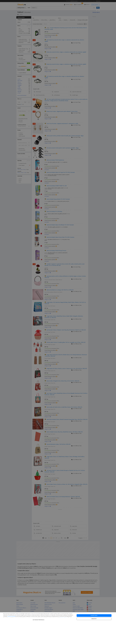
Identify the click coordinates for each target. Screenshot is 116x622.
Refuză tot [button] (94, 618)
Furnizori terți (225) (11, 616)
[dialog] (58, 617)
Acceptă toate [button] (94, 615)
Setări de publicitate (64, 617)
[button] (38, 619)
